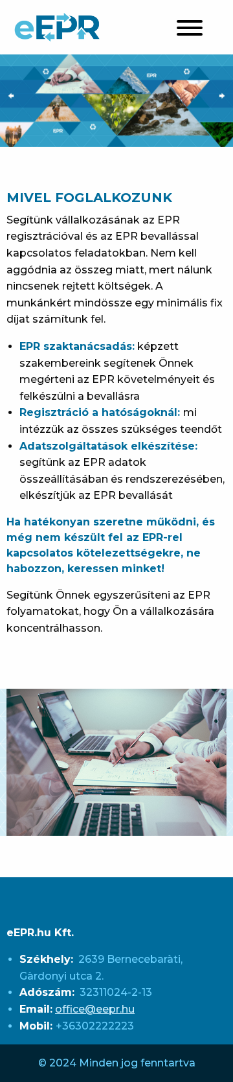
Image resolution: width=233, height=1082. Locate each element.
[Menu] (189, 30)
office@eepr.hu (95, 1009)
